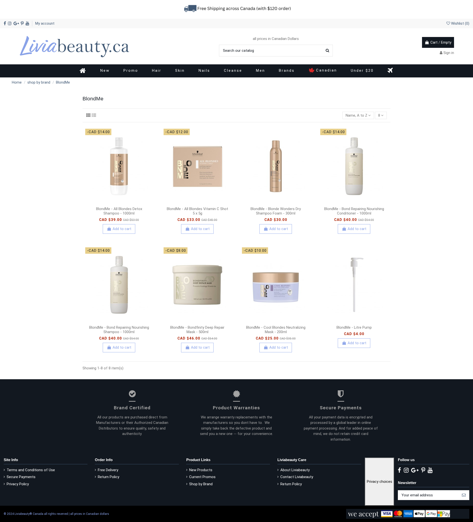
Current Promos (202, 477)
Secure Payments (21, 477)
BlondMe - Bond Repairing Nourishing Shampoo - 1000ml (119, 329)
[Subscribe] (463, 495)
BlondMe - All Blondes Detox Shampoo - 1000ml (119, 211)
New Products (200, 470)
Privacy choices (379, 481)
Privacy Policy (18, 484)
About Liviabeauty (295, 470)
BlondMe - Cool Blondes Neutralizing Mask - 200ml (275, 329)
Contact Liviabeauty (296, 477)
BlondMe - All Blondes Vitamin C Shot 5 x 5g (197, 211)
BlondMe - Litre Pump (354, 327)
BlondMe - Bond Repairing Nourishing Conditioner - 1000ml (354, 211)
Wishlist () (459, 23)
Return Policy (108, 477)
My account (44, 23)
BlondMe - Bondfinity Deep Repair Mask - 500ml (197, 329)
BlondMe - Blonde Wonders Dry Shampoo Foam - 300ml (276, 211)
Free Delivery (108, 470)
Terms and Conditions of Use (31, 470)
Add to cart (122, 229)
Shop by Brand (201, 484)
